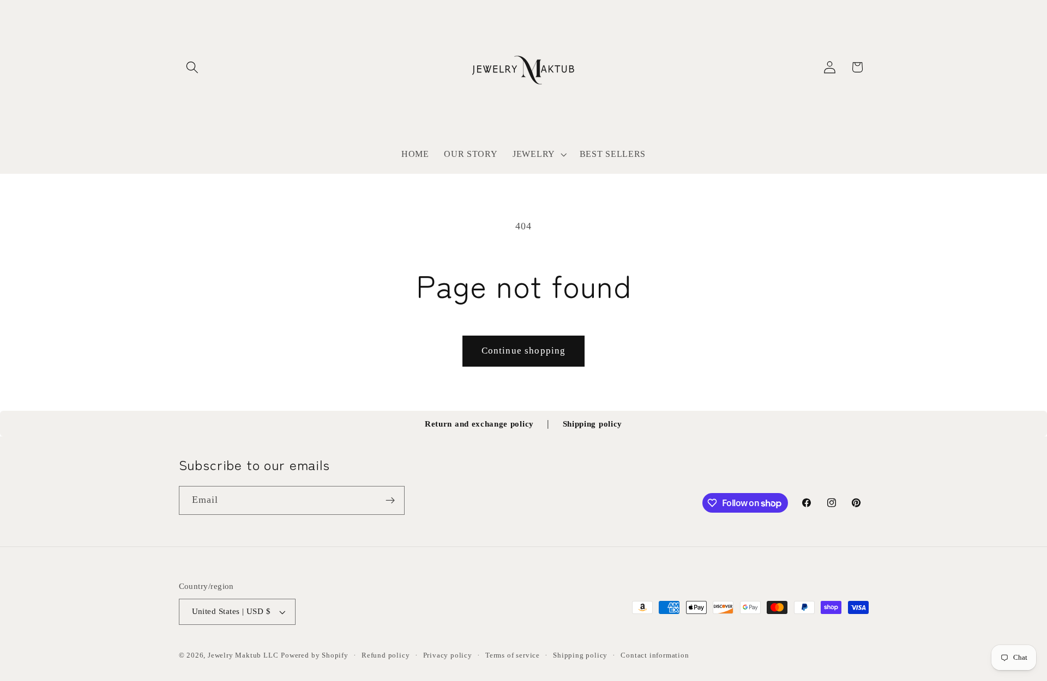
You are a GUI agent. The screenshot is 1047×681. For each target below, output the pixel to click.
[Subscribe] (390, 500)
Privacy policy (447, 655)
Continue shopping (524, 350)
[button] (193, 67)
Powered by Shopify (314, 655)
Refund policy (386, 655)
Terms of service (512, 655)
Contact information (655, 655)
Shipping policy (592, 423)
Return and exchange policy (479, 423)
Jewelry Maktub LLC (243, 655)
